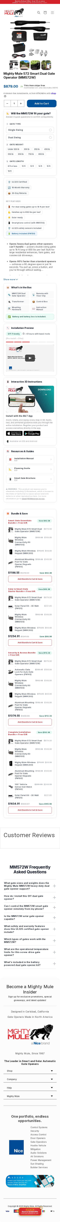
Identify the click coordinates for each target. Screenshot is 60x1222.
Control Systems (39, 1127)
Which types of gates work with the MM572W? (25, 940)
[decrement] (7, 103)
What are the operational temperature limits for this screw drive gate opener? (26, 952)
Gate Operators (39, 1142)
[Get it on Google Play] (32, 433)
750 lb (31, 154)
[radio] (30, 130)
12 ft (32, 166)
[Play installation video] (30, 358)
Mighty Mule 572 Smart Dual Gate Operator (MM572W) (28, 530)
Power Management (41, 1160)
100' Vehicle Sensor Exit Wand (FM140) (23, 786)
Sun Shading (37, 1164)
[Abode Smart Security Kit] (30, 1181)
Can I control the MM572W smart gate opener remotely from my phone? (26, 907)
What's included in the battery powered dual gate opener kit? (22, 963)
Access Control (38, 1134)
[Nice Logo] (16, 1147)
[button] (52, 12)
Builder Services (39, 1167)
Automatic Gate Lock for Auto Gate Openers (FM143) (24, 671)
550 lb (10, 154)
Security (35, 1131)
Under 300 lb (13, 149)
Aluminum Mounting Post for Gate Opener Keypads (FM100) (24, 563)
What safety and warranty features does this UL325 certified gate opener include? (26, 929)
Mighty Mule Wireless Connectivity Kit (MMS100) (22, 541)
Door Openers (38, 1138)
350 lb (37, 149)
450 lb (47, 149)
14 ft (40, 166)
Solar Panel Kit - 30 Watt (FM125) (27, 607)
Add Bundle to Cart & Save (30, 579)
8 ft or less (12, 166)
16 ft (48, 166)
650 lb (21, 154)
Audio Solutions (39, 1153)
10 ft (23, 166)
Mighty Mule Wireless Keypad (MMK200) (25, 552)
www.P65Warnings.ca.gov (33, 499)
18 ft (10, 171)
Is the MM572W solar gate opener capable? (24, 917)
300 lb (26, 149)
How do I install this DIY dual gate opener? (23, 897)
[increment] (21, 103)
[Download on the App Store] (14, 433)
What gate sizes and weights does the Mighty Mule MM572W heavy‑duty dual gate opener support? (26, 886)
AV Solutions (37, 1156)
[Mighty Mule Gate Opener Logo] (30, 1035)
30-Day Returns (17, 193)
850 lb (41, 154)
